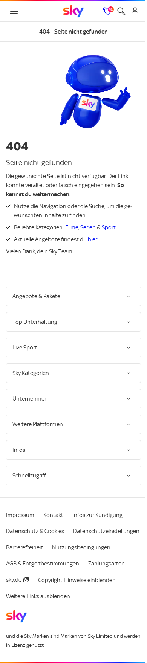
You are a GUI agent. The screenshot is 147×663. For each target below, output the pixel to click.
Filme (71, 227)
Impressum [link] (20, 512)
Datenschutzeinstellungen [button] (39, 544)
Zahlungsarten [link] (106, 576)
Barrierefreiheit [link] (99, 544)
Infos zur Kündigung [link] (97, 512)
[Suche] (121, 11)
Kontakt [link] (53, 512)
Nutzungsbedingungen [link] (35, 560)
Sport (109, 227)
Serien (88, 227)
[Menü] (14, 11)
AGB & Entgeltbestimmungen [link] (42, 576)
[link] (73, 11)
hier (92, 239)
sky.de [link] (13, 593)
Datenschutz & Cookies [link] (35, 528)
